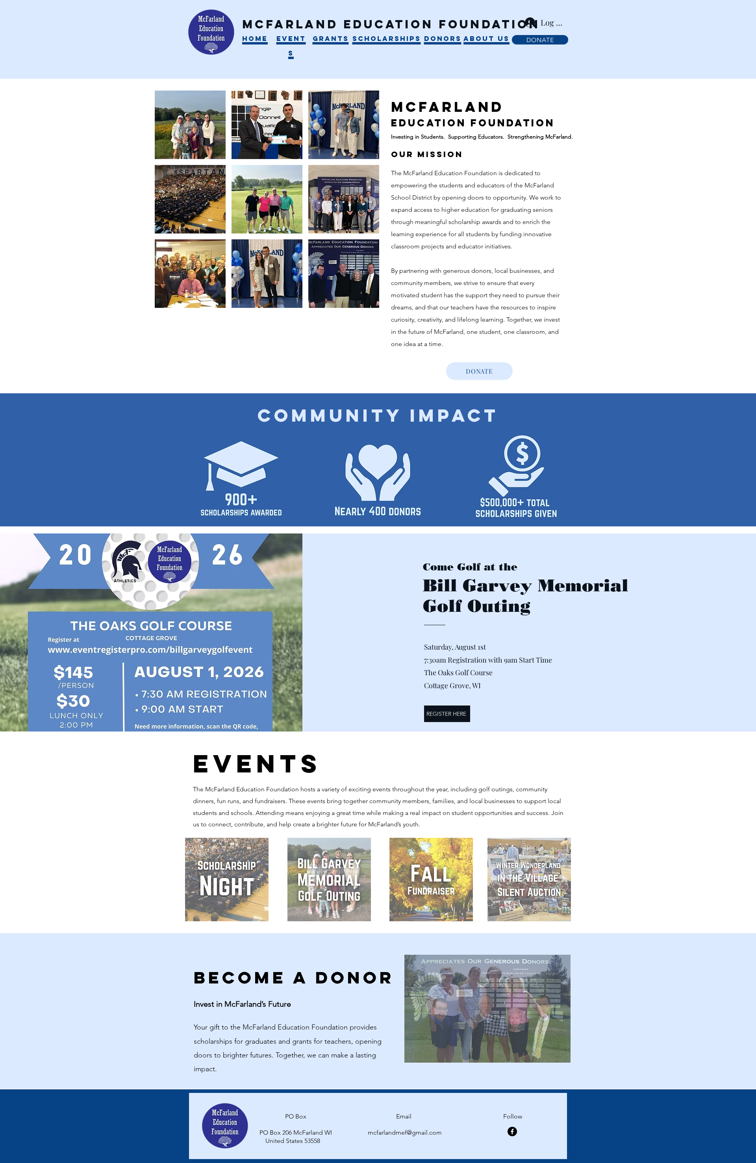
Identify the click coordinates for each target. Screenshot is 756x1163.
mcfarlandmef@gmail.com (405, 1132)
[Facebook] (512, 1131)
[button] (190, 125)
